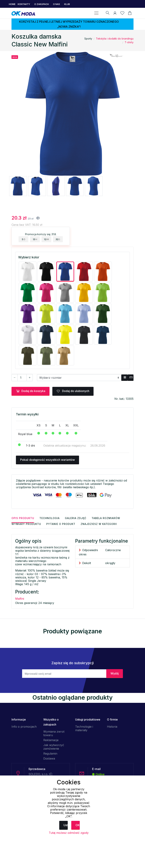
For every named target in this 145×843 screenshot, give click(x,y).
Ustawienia (65, 825)
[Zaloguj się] (115, 13)
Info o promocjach (24, 726)
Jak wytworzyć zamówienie (53, 746)
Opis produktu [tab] (22, 518)
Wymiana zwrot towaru (53, 733)
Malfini (19, 598)
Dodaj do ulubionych (75, 391)
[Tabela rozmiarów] (124, 377)
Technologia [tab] (49, 518)
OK (78, 825)
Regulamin (50, 753)
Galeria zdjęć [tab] (75, 518)
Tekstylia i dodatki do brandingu (115, 38)
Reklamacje (51, 740)
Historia (112, 726)
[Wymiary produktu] (130, 377)
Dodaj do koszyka (33, 391)
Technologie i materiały (84, 728)
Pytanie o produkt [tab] (60, 523)
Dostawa (49, 758)
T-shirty (129, 42)
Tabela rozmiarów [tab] (106, 518)
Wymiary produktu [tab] (26, 523)
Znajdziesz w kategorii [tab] (99, 523)
